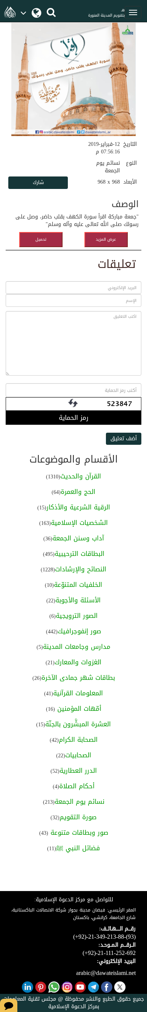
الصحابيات (78, 755)
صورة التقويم (78, 817)
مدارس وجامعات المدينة (76, 647)
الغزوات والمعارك (78, 662)
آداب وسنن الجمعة (78, 538)
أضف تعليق (123, 438)
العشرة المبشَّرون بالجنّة (78, 724)
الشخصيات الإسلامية (79, 523)
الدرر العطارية (78, 770)
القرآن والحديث (80, 476)
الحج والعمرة (78, 492)
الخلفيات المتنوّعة (78, 585)
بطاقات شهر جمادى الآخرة (78, 678)
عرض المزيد (106, 239)
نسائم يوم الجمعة (79, 801)
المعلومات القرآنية (78, 693)
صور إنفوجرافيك (79, 631)
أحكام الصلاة (77, 786)
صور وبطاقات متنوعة (78, 832)
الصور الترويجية (77, 616)
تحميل (40, 239)
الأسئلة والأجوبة (78, 600)
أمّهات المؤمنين (78, 709)
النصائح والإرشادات (80, 569)
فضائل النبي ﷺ (78, 848)
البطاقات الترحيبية (79, 554)
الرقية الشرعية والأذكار (78, 507)
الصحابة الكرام (78, 739)
